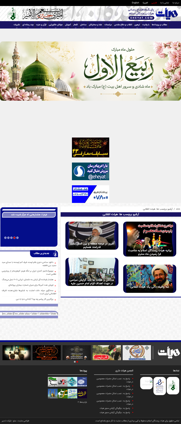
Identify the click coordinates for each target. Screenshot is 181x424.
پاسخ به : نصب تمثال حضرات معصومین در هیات (115, 380)
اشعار (75, 24)
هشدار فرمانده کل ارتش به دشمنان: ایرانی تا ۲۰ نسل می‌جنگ (27, 279)
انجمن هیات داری (124, 371)
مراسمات (108, 24)
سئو (14, 421)
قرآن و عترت (41, 24)
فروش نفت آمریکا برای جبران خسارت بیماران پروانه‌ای (30, 285)
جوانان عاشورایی (56, 24)
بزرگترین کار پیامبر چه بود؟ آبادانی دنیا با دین (34, 299)
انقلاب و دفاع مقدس (123, 24)
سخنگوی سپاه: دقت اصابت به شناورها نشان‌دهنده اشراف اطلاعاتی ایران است (29, 292)
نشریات (17, 24)
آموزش (68, 24)
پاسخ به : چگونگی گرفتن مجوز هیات (115, 408)
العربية (145, 3)
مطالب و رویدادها (159, 24)
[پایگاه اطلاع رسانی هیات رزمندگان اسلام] (153, 13)
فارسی (154, 3)
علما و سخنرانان (95, 24)
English (135, 3)
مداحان (83, 24)
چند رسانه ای (28, 24)
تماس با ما (164, 3)
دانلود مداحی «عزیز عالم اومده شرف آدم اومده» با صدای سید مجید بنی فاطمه (29, 264)
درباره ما (176, 3)
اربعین (137, 24)
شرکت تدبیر (6, 421)
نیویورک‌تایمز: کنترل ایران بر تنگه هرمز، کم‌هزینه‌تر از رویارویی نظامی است (29, 272)
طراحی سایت (23, 421)
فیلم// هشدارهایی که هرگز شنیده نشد (29, 214)
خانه (178, 209)
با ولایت (145, 24)
